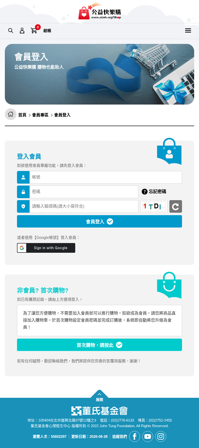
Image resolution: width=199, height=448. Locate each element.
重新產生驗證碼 (175, 206)
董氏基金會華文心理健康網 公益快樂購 (99, 10)
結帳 (47, 31)
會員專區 (22, 31)
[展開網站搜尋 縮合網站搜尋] (11, 31)
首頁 (22, 115)
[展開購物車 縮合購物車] (34, 31)
